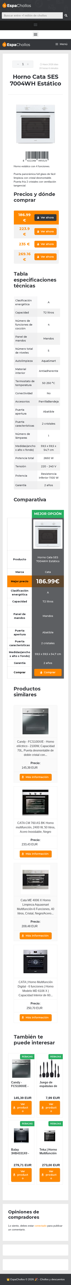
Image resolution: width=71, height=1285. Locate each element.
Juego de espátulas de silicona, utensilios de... (49, 1084)
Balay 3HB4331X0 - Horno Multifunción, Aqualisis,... (20, 1151)
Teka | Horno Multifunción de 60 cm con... (48, 1151)
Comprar (49, 672)
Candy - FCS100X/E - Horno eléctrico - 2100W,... (19, 1084)
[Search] (66, 15)
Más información (37, 777)
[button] (36, 24)
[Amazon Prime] (45, 767)
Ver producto (22, 1107)
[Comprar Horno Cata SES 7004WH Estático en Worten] (47, 534)
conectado (41, 1225)
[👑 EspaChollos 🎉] (16, 44)
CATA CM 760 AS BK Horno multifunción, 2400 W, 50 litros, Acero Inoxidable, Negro (35, 827)
